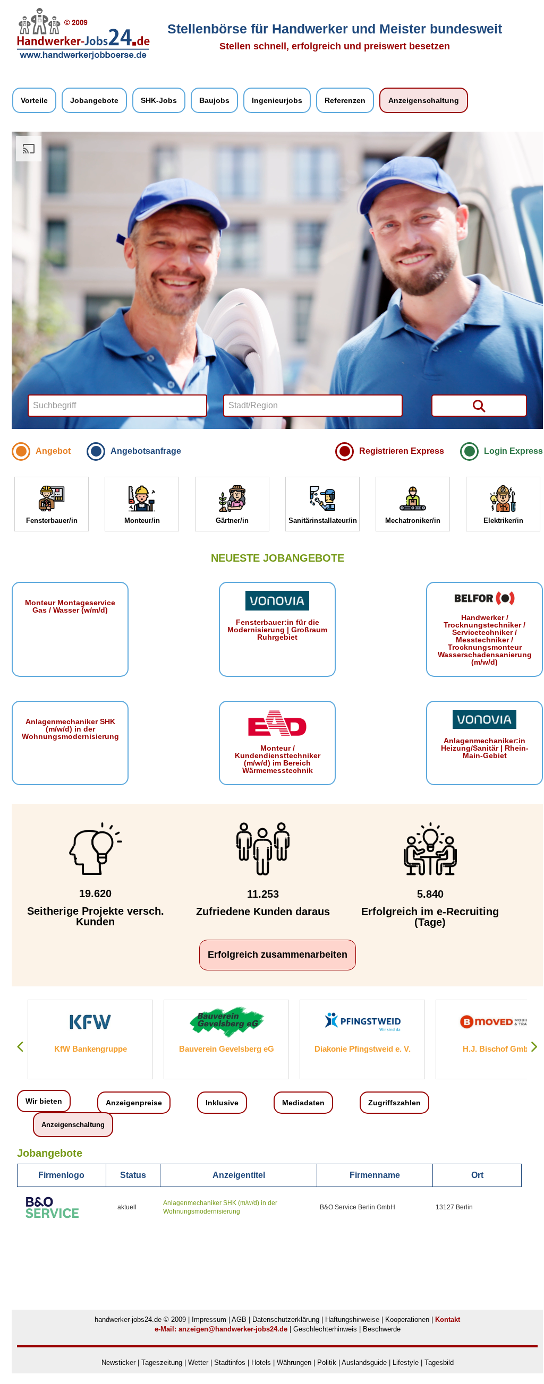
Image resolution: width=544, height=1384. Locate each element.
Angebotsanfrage (145, 450)
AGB (239, 1319)
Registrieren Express (401, 450)
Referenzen (345, 100)
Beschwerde (382, 1329)
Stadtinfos (229, 1362)
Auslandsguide (364, 1362)
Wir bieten (44, 1101)
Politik (327, 1362)
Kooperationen (407, 1319)
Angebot (53, 450)
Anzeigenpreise (134, 1102)
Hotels (261, 1362)
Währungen (294, 1362)
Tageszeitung (161, 1362)
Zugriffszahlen (394, 1102)
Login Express (513, 450)
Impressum (209, 1319)
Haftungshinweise (352, 1319)
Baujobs (214, 100)
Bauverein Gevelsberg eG (90, 1048)
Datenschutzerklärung (285, 1319)
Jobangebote (94, 100)
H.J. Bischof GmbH (362, 1048)
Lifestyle (406, 1362)
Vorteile (34, 100)
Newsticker (118, 1362)
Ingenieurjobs (277, 100)
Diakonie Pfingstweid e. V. (226, 1048)
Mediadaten (303, 1102)
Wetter (198, 1362)
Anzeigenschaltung (423, 100)
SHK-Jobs (159, 100)
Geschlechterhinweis (325, 1329)
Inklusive (222, 1102)
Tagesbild (439, 1362)
